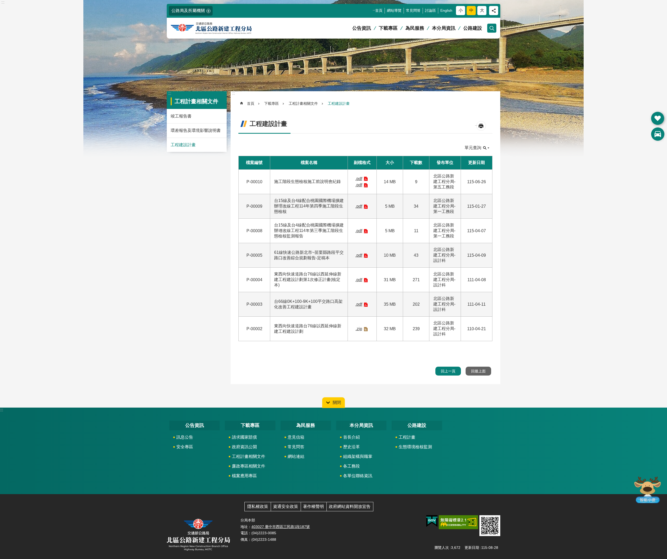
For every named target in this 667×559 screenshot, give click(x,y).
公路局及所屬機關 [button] (188, 10)
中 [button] (471, 10)
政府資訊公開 (244, 447)
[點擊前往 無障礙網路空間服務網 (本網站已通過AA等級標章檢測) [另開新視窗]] (458, 522)
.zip (359, 329)
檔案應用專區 (244, 476)
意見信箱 (296, 437)
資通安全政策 (285, 506)
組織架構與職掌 (357, 456)
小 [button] (461, 10)
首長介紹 (351, 437)
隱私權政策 (257, 506)
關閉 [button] (337, 402)
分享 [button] (493, 10)
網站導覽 (394, 10)
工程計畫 (407, 437)
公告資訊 (361, 28)
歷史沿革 (351, 447)
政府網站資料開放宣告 (349, 506)
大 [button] (482, 10)
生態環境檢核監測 (415, 447)
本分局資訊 (443, 28)
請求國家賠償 (244, 437)
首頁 (378, 10)
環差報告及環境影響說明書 (196, 130)
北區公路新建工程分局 (220, 28)
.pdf (358, 178)
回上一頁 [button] (448, 371)
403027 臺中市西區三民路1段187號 (280, 527)
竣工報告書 (181, 116)
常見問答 (413, 10)
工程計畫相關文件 (303, 103)
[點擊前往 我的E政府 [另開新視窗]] (431, 521)
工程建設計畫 (183, 145)
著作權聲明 (313, 506)
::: (2, 2)
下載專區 (388, 28)
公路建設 (472, 28)
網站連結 (296, 456)
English (446, 10)
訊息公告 (184, 437)
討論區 (430, 10)
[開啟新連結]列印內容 (481, 126)
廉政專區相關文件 (248, 466)
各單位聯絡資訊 (357, 476)
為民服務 (414, 28)
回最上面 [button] (478, 371)
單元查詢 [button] (473, 147)
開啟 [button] (657, 118)
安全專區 (184, 447)
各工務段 (351, 466)
